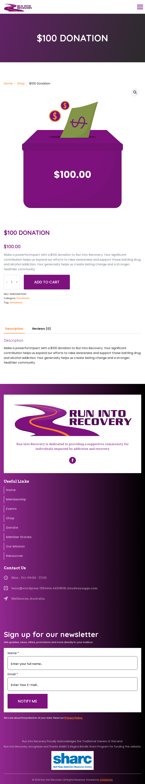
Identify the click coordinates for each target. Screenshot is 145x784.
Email (13, 674)
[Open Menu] (140, 7)
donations (16, 302)
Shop (21, 83)
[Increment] (17, 282)
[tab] (14, 328)
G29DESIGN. (106, 779)
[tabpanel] (72, 351)
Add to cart (46, 282)
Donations (23, 298)
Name (13, 653)
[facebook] (72, 460)
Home (8, 83)
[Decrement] (7, 282)
